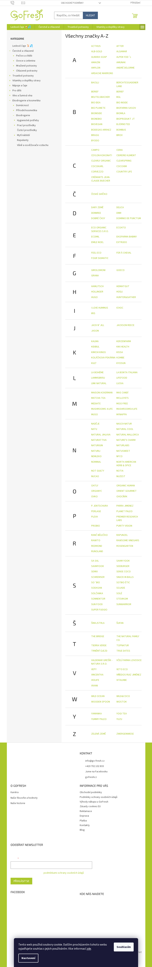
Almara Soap (99, 57)
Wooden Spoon (100, 702)
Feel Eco (96, 253)
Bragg (95, 135)
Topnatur (122, 645)
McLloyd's (122, 398)
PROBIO (95, 526)
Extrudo (121, 242)
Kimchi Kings (98, 352)
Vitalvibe (121, 680)
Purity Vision (124, 526)
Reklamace (86, 811)
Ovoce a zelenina (25, 61)
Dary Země (97, 207)
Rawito (95, 540)
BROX (119, 135)
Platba (83, 821)
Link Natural (98, 383)
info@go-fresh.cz (95, 761)
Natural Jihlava (100, 435)
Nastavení (28, 958)
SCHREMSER (98, 577)
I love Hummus (99, 308)
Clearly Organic (101, 161)
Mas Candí (122, 393)
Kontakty (85, 825)
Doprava (84, 816)
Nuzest (120, 476)
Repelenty (23, 140)
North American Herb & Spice (126, 463)
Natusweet (123, 451)
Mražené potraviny (26, 66)
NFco (119, 456)
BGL (118, 97)
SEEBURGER (122, 566)
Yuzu (119, 719)
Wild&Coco (123, 696)
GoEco (120, 270)
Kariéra (15, 792)
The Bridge (97, 636)
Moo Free (122, 403)
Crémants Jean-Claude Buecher (100, 179)
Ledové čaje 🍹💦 (22, 46)
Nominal (96, 462)
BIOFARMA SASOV (126, 108)
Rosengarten (124, 546)
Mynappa (121, 414)
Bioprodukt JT (125, 119)
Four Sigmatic (99, 258)
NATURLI (95, 451)
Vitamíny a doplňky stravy (26, 80)
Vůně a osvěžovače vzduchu (32, 145)
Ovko (94, 496)
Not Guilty (97, 471)
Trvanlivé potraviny (23, 76)
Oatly (94, 485)
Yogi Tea (121, 713)
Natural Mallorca (127, 435)
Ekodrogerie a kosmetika (26, 100)
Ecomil (95, 237)
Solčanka (97, 593)
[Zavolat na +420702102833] (16, 2)
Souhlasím (124, 947)
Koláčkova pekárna (103, 357)
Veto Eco (122, 669)
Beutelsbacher (100, 97)
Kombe (120, 357)
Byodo (95, 140)
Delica (120, 207)
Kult (94, 363)
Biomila (120, 113)
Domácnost (22, 105)
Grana (95, 275)
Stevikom (122, 599)
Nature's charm (126, 440)
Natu (94, 429)
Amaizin (95, 62)
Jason (95, 331)
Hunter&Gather (126, 297)
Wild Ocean (98, 696)
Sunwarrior (123, 604)
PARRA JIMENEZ (124, 506)
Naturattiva (99, 440)
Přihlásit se (21, 881)
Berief (95, 92)
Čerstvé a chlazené (23, 51)
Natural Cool (124, 429)
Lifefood (121, 378)
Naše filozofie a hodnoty (24, 798)
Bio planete (98, 108)
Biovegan (96, 124)
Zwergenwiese (125, 734)
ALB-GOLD (96, 51)
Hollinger (97, 292)
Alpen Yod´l (123, 57)
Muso (94, 414)
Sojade (120, 588)
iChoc (119, 308)
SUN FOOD (97, 604)
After (120, 46)
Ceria (119, 150)
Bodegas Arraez (101, 130)
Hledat (90, 15)
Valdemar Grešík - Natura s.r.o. (102, 662)
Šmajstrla (98, 623)
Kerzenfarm (123, 341)
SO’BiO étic (123, 582)
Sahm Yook (123, 561)
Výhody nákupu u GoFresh (94, 802)
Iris (93, 313)
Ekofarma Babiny (126, 237)
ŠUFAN (119, 623)
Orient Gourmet (126, 491)
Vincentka (97, 675)
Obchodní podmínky (72, 3)
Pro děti (16, 90)
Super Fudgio (99, 610)
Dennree (96, 213)
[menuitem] (21, 27)
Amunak (121, 62)
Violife (95, 680)
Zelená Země (98, 734)
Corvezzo (97, 172)
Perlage (96, 511)
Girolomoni (98, 270)
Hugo (94, 297)
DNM (118, 213)
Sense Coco (123, 571)
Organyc (96, 491)
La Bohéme (97, 372)
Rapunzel (122, 535)
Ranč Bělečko (99, 535)
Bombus (121, 130)
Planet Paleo (124, 511)
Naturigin (97, 445)
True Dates (123, 651)
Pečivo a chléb (24, 56)
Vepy (94, 669)
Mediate (96, 403)
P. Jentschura (99, 506)
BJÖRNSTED (123, 124)
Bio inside (122, 102)
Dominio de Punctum (128, 218)
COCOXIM (121, 166)
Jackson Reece (125, 325)
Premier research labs (127, 518)
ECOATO (121, 227)
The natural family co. (127, 638)
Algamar (121, 51)
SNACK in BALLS (125, 577)
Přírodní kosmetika (26, 110)
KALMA (95, 341)
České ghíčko (99, 194)
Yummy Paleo (99, 719)
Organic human (125, 485)
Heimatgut (122, 286)
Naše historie (18, 803)
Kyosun (120, 363)
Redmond (96, 546)
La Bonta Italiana (127, 372)
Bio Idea (95, 102)
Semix (94, 571)
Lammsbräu (98, 378)
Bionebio (96, 119)
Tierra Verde (99, 645)
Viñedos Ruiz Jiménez (128, 675)
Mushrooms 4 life (102, 409)
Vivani (94, 686)
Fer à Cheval (123, 253)
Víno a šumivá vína (22, 95)
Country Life (124, 172)
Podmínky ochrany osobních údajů (98, 797)
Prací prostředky (26, 125)
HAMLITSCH (97, 286)
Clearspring (123, 161)
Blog (82, 830)
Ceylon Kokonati (101, 155)
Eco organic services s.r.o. (100, 229)
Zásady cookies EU (90, 806)
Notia (119, 471)
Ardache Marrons (102, 73)
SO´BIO (95, 582)
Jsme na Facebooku (96, 771)
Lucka (119, 383)
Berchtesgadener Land (127, 84)
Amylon (95, 68)
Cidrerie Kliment (126, 155)
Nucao (95, 476)
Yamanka (96, 713)
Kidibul (95, 347)
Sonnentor (98, 599)
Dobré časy (98, 218)
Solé (119, 593)
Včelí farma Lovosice (129, 660)
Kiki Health (122, 347)
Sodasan (96, 588)
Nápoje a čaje (19, 85)
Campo (95, 150)
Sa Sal (95, 561)
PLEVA (94, 517)
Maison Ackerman (102, 393)
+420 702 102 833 (94, 766)
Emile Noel (97, 242)
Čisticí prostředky (27, 130)
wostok (121, 702)
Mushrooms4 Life (126, 409)
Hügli (119, 292)
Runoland (97, 551)
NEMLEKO (96, 456)
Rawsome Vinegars (127, 540)
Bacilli (95, 82)
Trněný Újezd (99, 651)
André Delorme (125, 68)
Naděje (95, 424)
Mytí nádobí (23, 135)
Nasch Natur (124, 424)
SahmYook (97, 566)
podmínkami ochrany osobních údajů (64, 873)
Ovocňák (121, 496)
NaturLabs (122, 445)
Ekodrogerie (23, 115)
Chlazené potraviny (26, 71)
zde (89, 949)
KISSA (119, 352)
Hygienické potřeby (28, 120)
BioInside (96, 113)
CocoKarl (97, 166)
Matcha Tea (98, 398)
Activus (96, 46)
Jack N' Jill (97, 325)
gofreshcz (91, 777)
